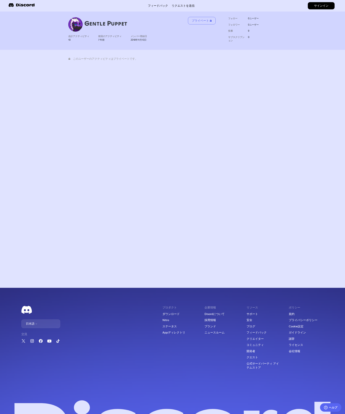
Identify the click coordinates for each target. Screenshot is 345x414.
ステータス (169, 326)
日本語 (30, 323)
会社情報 (294, 351)
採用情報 (210, 320)
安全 (249, 320)
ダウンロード (171, 314)
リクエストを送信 (183, 5)
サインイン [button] (321, 5)
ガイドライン (297, 332)
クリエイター (255, 338)
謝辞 (292, 338)
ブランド (210, 326)
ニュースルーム (214, 332)
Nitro (165, 320)
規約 (292, 314)
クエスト (252, 357)
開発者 (251, 351)
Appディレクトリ (173, 332)
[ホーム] (21, 6)
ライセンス (296, 345)
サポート (252, 314)
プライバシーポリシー (303, 320)
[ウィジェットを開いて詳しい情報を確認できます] (330, 407)
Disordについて (214, 314)
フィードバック (158, 5)
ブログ (251, 326)
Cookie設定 (296, 326)
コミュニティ (255, 345)
